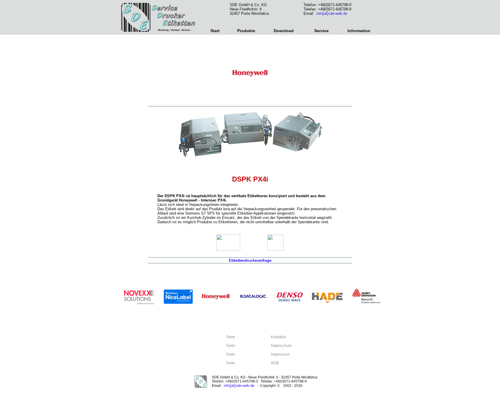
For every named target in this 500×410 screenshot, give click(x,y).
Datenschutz (279, 345)
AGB (273, 363)
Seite (229, 337)
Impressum (278, 354)
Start (215, 30)
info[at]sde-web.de (331, 13)
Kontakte (276, 337)
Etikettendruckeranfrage (250, 260)
